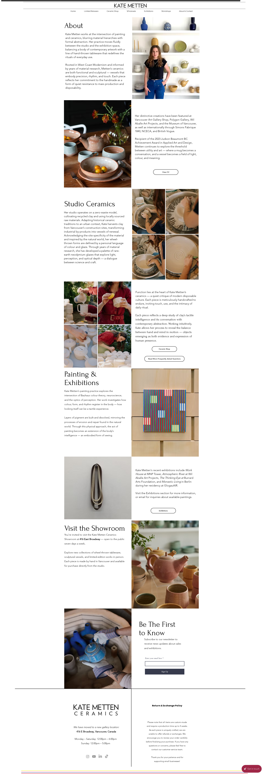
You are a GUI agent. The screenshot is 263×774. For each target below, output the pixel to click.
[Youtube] (94, 756)
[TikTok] (107, 756)
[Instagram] (88, 756)
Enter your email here (153, 658)
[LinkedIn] (100, 756)
